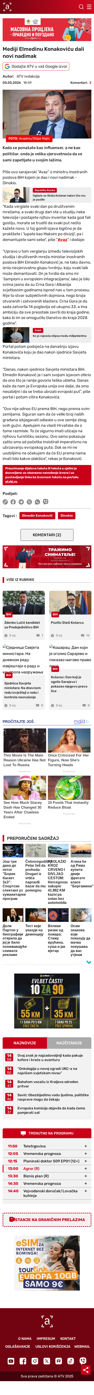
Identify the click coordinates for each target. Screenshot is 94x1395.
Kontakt (68, 1339)
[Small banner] (47, 1001)
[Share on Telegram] (21, 502)
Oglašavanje (17, 1346)
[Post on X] (29, 502)
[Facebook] (22, 1361)
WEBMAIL (82, 1346)
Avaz (62, 239)
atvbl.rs (11, 481)
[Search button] (81, 6)
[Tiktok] (70, 1361)
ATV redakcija (28, 76)
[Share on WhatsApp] (37, 502)
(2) (47, 534)
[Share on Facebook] (13, 502)
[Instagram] (34, 1361)
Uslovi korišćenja (52, 1346)
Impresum (46, 1339)
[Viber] (82, 1361)
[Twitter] (47, 1361)
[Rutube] (58, 1361)
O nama (24, 1339)
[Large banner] (47, 29)
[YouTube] (11, 1361)
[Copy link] (5, 502)
